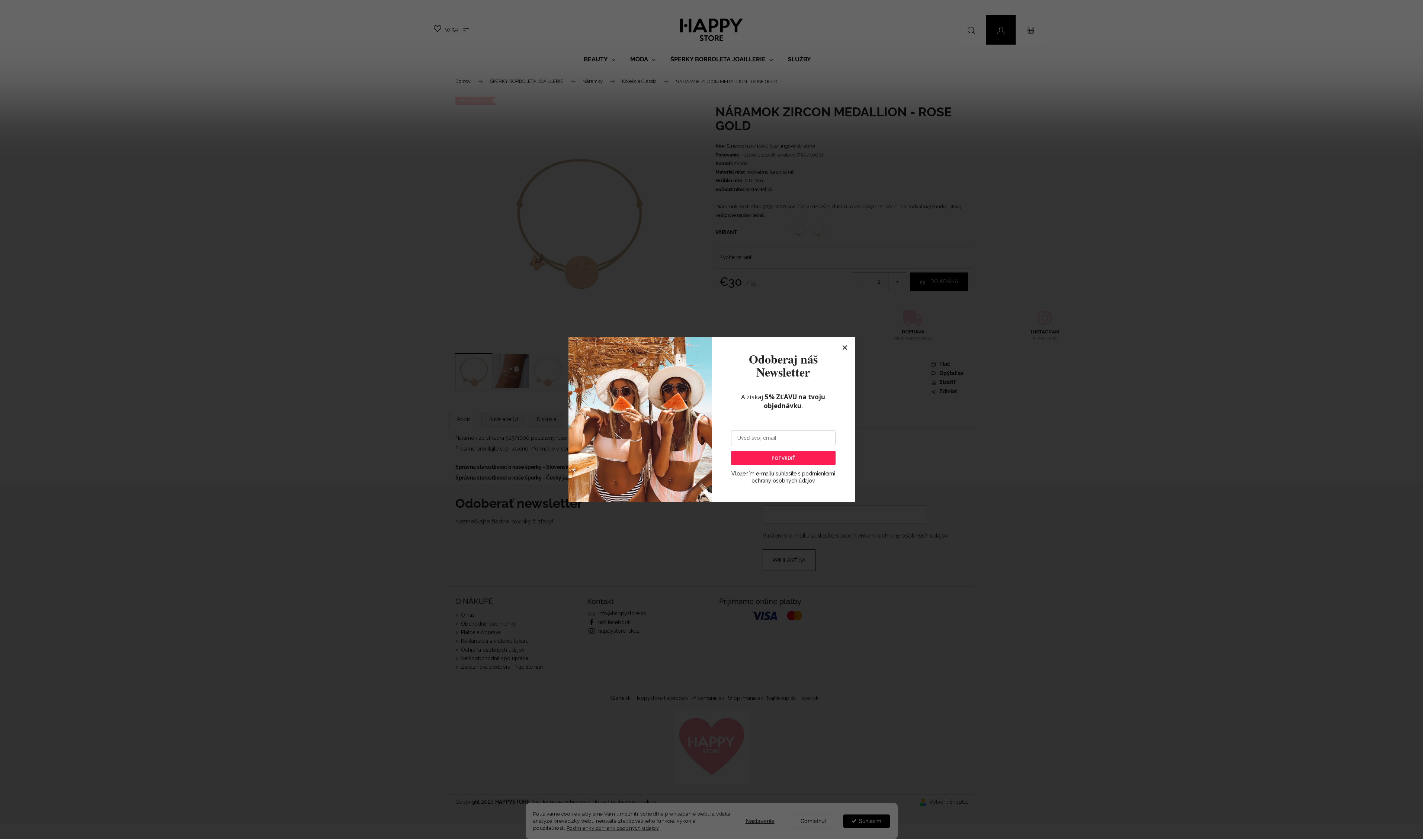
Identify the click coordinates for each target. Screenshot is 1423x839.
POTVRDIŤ (783, 458)
